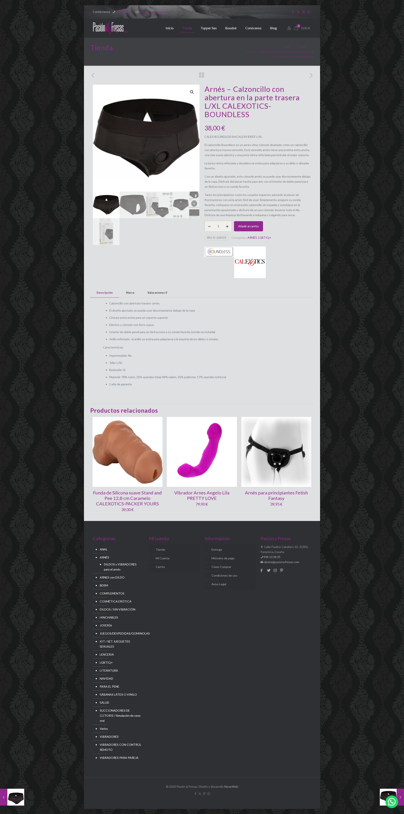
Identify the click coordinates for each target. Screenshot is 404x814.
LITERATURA (109, 670)
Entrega (216, 549)
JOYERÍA (106, 625)
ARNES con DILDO (112, 577)
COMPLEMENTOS (112, 593)
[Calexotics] (250, 263)
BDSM (104, 585)
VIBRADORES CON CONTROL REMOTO (120, 747)
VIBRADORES (109, 736)
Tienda (160, 549)
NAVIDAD (106, 678)
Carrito (160, 567)
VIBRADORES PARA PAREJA (119, 757)
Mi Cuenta (162, 558)
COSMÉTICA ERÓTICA (116, 601)
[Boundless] (219, 263)
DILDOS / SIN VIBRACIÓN (117, 609)
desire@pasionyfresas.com (281, 562)
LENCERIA (107, 654)
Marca (130, 292)
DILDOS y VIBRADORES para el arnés (120, 566)
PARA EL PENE (109, 686)
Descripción (105, 292)
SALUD (104, 702)
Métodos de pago (223, 558)
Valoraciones (157, 292)
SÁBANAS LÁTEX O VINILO (118, 694)
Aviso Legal (218, 584)
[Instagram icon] (308, 12)
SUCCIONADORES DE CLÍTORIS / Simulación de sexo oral (120, 715)
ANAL (104, 549)
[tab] (104, 292)
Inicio (286, 46)
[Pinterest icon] (303, 12)
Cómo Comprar (221, 567)
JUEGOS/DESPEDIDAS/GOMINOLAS (121, 633)
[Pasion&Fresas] (110, 28)
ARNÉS (302, 46)
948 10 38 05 (124, 11)
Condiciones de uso (224, 575)
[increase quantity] (227, 226)
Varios (104, 728)
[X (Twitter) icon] (298, 12)
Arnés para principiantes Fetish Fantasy (276, 495)
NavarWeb (231, 786)
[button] (192, 92)
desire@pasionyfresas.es (155, 11)
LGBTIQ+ (264, 237)
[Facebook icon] (293, 12)
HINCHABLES (109, 617)
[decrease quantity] (209, 226)
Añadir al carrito (248, 226)
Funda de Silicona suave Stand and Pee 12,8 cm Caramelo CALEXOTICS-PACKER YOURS (127, 498)
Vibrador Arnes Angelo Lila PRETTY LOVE (201, 495)
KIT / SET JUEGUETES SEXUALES (115, 644)
